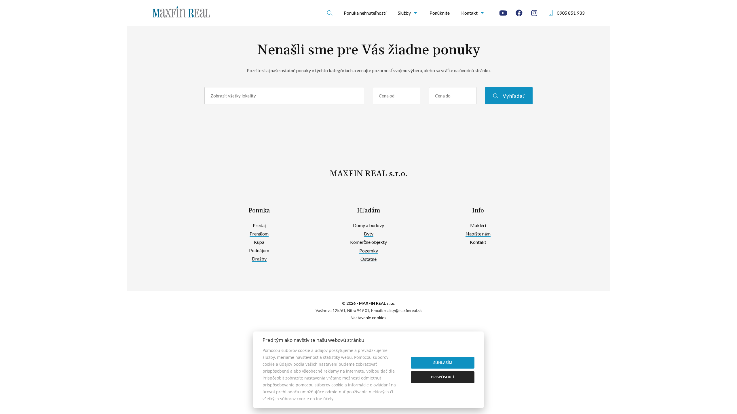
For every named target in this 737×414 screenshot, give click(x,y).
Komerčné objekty (368, 242)
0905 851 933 (570, 13)
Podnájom (259, 250)
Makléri (478, 225)
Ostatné (368, 259)
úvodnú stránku (474, 70)
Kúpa (259, 242)
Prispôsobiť (443, 376)
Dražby (259, 258)
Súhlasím (442, 362)
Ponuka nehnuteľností (365, 13)
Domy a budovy (368, 225)
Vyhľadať (514, 96)
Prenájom (259, 233)
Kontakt (469, 13)
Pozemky (368, 250)
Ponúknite (440, 13)
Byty (368, 233)
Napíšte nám (478, 233)
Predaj (259, 225)
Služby (404, 13)
